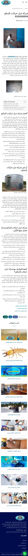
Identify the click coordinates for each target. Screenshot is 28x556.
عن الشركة (23, 543)
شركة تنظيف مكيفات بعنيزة (14, 433)
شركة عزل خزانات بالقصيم (14, 469)
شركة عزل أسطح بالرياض (14, 414)
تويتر (10, 317)
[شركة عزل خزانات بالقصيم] (14, 461)
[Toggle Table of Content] (24, 102)
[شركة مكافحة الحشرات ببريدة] (14, 498)
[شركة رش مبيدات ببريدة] (14, 479)
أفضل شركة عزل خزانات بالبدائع (11, 103)
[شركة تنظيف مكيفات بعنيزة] (14, 425)
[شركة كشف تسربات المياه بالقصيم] (14, 334)
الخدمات (24, 540)
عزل (15, 58)
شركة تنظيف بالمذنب (22, 308)
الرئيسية (26, 8)
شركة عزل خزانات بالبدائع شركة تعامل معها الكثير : (15, 107)
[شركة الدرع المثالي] (6, 2)
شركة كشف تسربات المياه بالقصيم (14, 342)
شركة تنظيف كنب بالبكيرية (14, 451)
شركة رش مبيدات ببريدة (14, 487)
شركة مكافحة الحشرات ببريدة (14, 505)
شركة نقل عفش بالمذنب (21, 305)
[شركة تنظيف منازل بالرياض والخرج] (14, 389)
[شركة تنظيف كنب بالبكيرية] (14, 443)
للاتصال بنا (23, 548)
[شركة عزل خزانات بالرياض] (14, 371)
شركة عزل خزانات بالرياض (14, 378)
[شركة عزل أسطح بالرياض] (14, 407)
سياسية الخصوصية (22, 545)
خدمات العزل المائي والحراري (17, 8)
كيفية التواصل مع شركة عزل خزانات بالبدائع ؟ (14, 108)
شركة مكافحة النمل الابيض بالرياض (14, 360)
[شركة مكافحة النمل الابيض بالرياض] (14, 352)
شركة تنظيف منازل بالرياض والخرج (14, 396)
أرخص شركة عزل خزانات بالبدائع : (12, 105)
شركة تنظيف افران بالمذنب (20, 310)
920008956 (11, 56)
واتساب (5, 317)
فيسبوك (15, 317)
